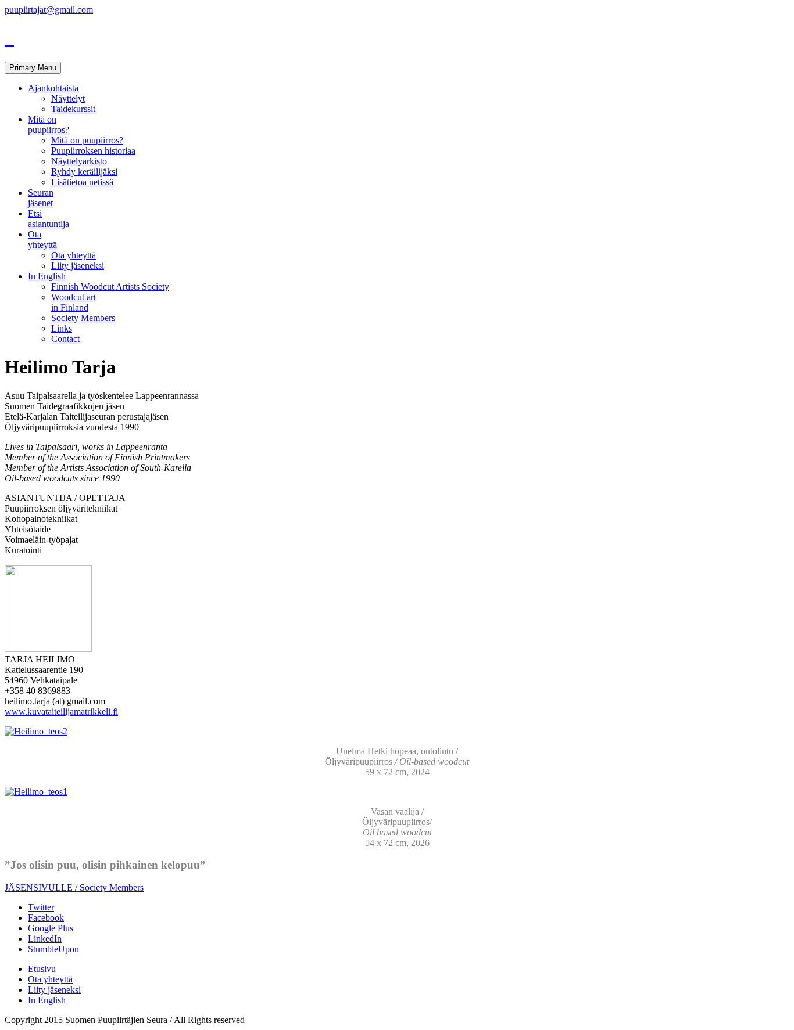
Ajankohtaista (53, 88)
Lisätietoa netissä (82, 182)
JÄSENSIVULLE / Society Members (74, 887)
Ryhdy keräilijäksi (84, 172)
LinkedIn (45, 938)
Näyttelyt (68, 98)
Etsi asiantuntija (48, 218)
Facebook (46, 918)
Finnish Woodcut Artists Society (110, 286)
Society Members (83, 318)
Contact (65, 339)
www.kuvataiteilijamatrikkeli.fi (61, 711)
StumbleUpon (53, 949)
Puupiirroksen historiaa (93, 151)
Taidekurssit (73, 109)
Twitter (41, 907)
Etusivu (42, 969)
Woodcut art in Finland (73, 302)
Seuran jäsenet (40, 198)
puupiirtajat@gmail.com (49, 10)
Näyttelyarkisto (79, 161)
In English (47, 276)
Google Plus (50, 928)
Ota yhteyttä (42, 239)
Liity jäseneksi (77, 266)
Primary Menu (32, 67)
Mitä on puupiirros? (48, 124)
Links (61, 328)
